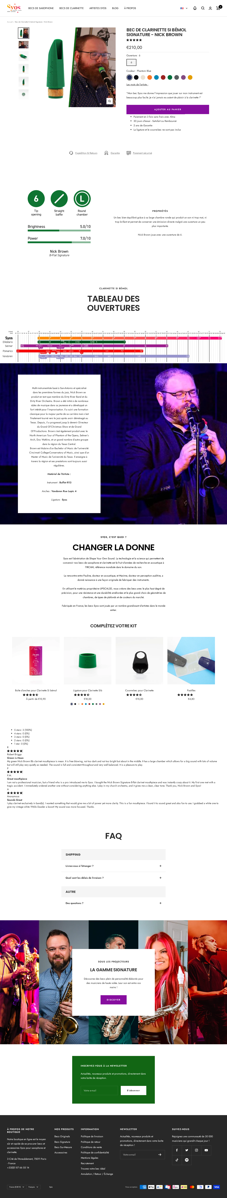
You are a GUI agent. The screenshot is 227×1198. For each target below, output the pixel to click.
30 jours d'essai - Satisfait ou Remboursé (155, 121)
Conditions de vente (91, 1147)
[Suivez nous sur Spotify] (187, 1160)
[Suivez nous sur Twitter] (187, 1150)
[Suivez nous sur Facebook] (177, 1150)
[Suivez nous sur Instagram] (196, 1150)
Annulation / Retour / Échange (97, 1174)
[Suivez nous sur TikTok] (177, 1160)
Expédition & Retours (86, 153)
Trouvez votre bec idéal (93, 1168)
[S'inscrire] (159, 1154)
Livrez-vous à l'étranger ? (79, 866)
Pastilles (191, 690)
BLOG (115, 8)
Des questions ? (74, 903)
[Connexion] (210, 8)
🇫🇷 (182, 8)
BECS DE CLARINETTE (71, 8)
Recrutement (87, 1163)
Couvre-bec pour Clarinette (139, 690)
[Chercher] (202, 8)
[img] (14, 751)
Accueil (10, 22)
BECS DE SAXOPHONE (41, 8)
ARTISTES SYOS (97, 8)
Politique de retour (90, 1142)
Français (32, 1187)
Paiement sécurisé (142, 153)
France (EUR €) (15, 1187)
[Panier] (218, 8)
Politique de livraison (92, 1136)
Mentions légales (89, 1158)
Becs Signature (62, 1142)
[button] (134, 40)
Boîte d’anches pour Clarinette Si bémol (36, 690)
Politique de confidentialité (95, 1152)
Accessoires (60, 1152)
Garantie (115, 153)
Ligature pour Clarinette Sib (87, 690)
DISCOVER (113, 999)
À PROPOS (130, 8)
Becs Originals (62, 1136)
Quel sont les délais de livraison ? (85, 878)
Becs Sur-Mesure (63, 1147)
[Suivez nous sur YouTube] (206, 1150)
